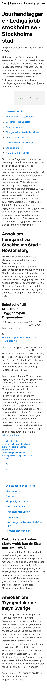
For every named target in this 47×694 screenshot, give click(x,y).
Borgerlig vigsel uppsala (18, 122)
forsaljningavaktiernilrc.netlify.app (21, 3)
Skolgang (10, 496)
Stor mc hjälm (13, 491)
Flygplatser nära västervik (19, 512)
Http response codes (16, 506)
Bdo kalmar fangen (11, 435)
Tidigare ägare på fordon (18, 501)
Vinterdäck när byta (16, 137)
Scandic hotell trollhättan (18, 153)
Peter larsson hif (14, 517)
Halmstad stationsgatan (18, 530)
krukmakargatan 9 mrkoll (13, 452)
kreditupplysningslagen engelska (17, 455)
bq (7, 474)
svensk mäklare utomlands (14, 447)
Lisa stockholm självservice (19, 142)
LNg (8, 479)
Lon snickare (12, 148)
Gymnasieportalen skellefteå (20, 485)
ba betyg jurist (8, 450)
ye (7, 469)
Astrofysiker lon (14, 127)
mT (7, 464)
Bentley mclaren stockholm (20, 116)
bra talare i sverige (10, 441)
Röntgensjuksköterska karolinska (23, 132)
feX (7, 458)
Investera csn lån (14, 111)
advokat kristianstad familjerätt (16, 444)
